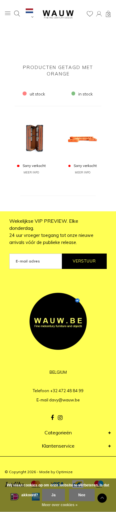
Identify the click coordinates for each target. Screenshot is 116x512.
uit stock (37, 93)
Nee (81, 495)
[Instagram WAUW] (60, 418)
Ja (53, 495)
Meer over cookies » (60, 505)
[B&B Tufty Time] (82, 137)
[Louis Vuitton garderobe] (31, 137)
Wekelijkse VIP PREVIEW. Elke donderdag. (51, 231)
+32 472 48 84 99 (67, 390)
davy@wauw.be (64, 399)
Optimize (64, 471)
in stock (85, 93)
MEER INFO (31, 172)
